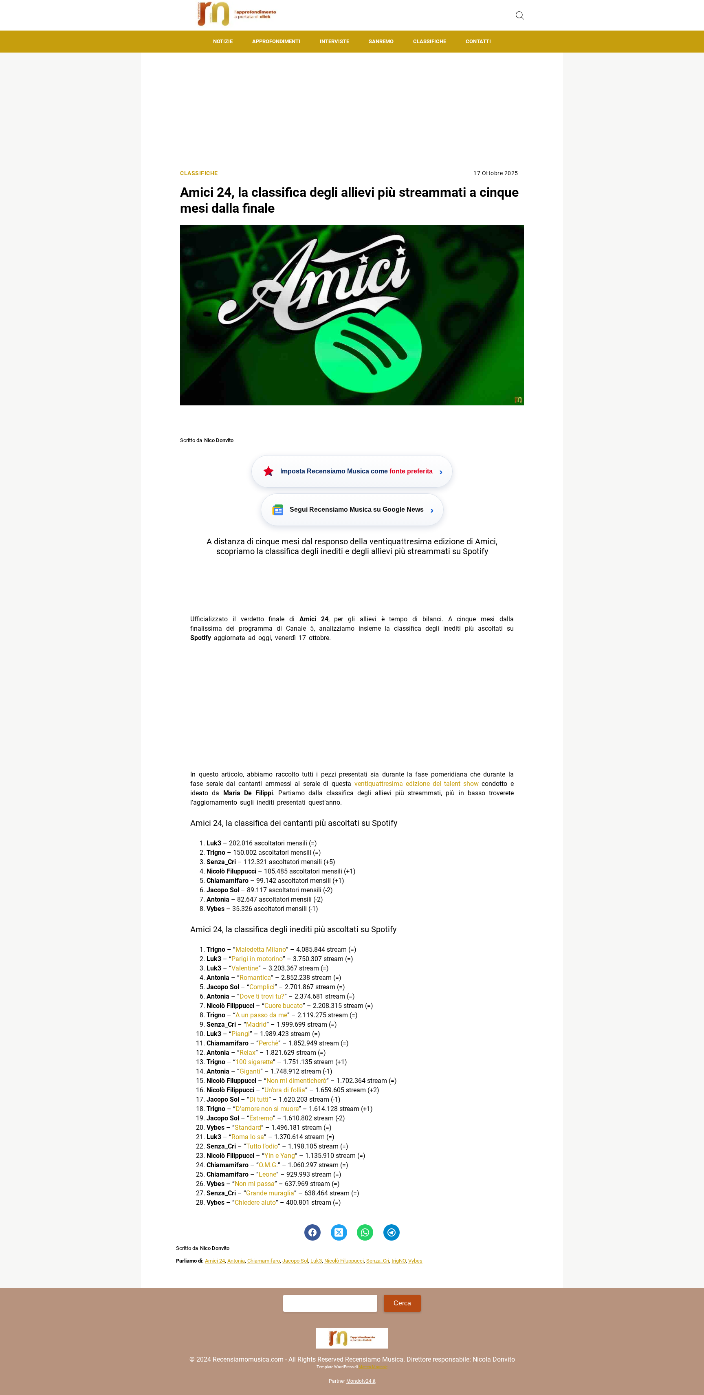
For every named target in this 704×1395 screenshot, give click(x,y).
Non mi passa (255, 1184)
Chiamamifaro (263, 1261)
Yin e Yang (279, 1156)
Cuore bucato (283, 1006)
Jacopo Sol (295, 1261)
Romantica (255, 977)
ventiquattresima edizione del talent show (416, 784)
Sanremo (381, 41)
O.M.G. (268, 1165)
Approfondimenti (276, 41)
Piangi (240, 1034)
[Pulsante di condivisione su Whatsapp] (365, 1232)
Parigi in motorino (257, 959)
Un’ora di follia (284, 1090)
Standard (248, 1127)
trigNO (399, 1261)
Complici (262, 987)
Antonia (236, 1261)
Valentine (244, 968)
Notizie (223, 41)
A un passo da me (261, 1015)
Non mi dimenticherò (296, 1081)
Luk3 (316, 1261)
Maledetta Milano (260, 949)
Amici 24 (215, 1261)
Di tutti (258, 1099)
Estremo (261, 1118)
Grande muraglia (270, 1193)
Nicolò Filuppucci (344, 1261)
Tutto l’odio (262, 1146)
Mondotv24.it (361, 1381)
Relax (247, 1052)
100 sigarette (254, 1062)
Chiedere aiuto (255, 1202)
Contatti (478, 41)
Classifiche (429, 41)
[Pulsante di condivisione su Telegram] (391, 1232)
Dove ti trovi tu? (262, 996)
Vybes (415, 1261)
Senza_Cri (377, 1261)
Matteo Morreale (373, 1366)
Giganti (250, 1071)
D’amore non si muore (267, 1109)
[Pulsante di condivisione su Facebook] (312, 1232)
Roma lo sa (247, 1137)
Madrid (256, 1024)
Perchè (268, 1043)
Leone (267, 1174)
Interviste (334, 41)
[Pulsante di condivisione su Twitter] (339, 1232)
